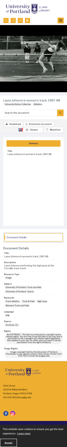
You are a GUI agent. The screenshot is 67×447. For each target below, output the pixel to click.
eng (7, 315)
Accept (8, 442)
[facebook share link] (5, 413)
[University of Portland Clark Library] (27, 9)
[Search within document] (60, 113)
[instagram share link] (12, 413)
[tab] (33, 143)
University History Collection (18, 104)
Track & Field (28, 301)
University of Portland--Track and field (23, 287)
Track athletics (13, 301)
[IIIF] (20, 129)
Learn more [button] (23, 433)
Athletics (38, 104)
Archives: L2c (12, 325)
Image (9, 278)
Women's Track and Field (17, 305)
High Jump (42, 301)
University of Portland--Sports (20, 291)
